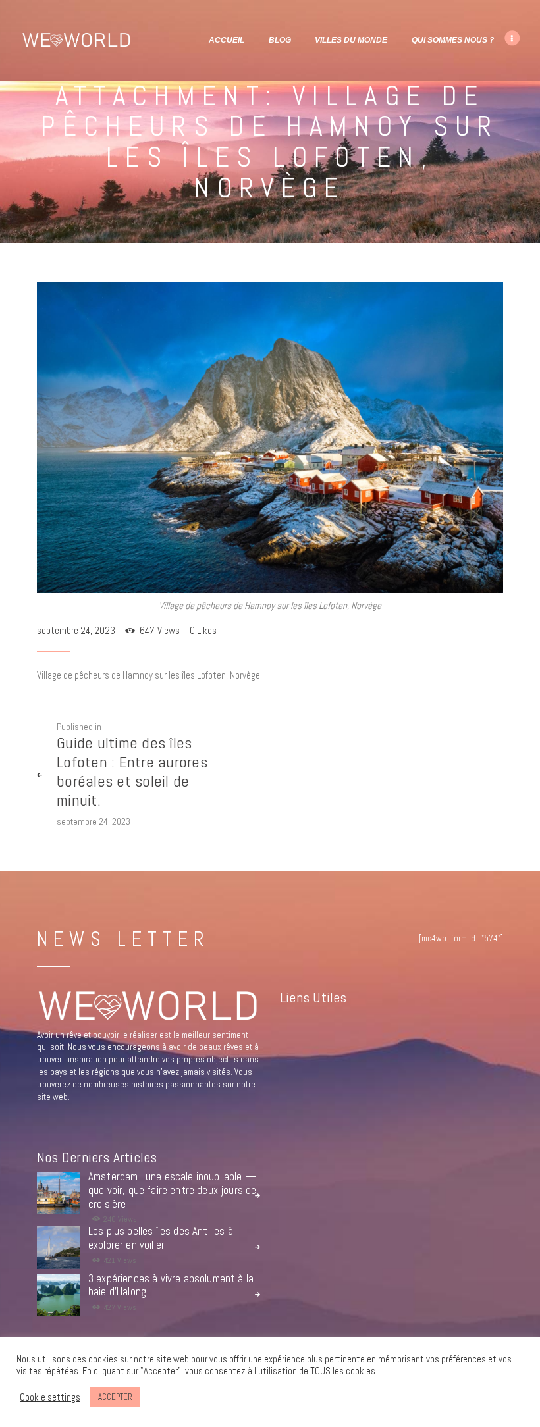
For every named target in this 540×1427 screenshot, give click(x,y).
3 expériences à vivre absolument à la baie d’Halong (171, 1285)
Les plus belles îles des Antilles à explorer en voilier (160, 1238)
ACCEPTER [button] (115, 1397)
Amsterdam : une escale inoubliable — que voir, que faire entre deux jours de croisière (172, 1190)
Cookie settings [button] (50, 1397)
